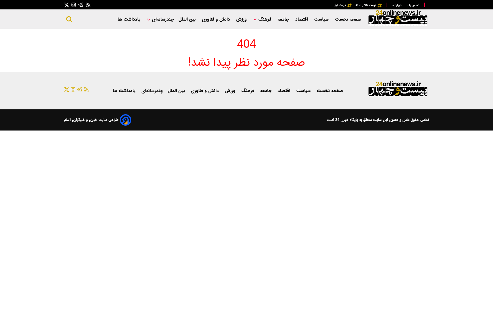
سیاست (322, 19)
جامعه (284, 19)
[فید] (88, 4)
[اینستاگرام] (73, 4)
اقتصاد (302, 19)
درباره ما (396, 5)
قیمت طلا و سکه (366, 5)
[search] (69, 19)
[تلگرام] (81, 4)
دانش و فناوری (216, 19)
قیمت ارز (341, 5)
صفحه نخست (348, 19)
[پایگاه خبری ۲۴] (397, 25)
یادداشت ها (130, 19)
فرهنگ (265, 19)
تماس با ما (413, 5)
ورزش (242, 19)
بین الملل (188, 19)
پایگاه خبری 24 (346, 120)
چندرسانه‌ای (162, 19)
